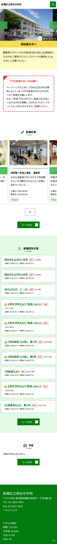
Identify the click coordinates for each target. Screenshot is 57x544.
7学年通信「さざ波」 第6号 (22, 356)
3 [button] (49, 38)
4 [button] (52, 38)
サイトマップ (11, 510)
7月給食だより (12, 371)
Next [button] (53, 25)
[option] (28, 25)
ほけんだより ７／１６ (16, 289)
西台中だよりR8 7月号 (16, 259)
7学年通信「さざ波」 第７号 (22, 341)
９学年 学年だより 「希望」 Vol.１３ (25, 304)
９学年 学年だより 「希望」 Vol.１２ (25, 322)
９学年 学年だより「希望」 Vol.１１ (25, 386)
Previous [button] (3, 25)
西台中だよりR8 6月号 (16, 274)
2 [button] (46, 38)
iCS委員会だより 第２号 (17, 405)
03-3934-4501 (15, 502)
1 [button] (44, 38)
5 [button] (55, 38)
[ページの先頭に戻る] (53, 541)
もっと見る (27, 224)
